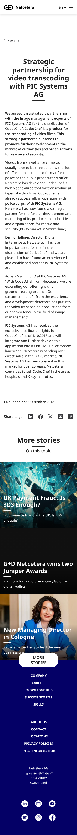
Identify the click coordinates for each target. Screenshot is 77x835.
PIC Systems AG (48, 203)
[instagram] (38, 817)
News (11, 41)
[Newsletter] (38, 803)
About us (39, 722)
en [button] (61, 7)
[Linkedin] (24, 803)
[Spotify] (24, 817)
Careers (38, 683)
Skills (38, 704)
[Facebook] (52, 817)
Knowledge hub (39, 690)
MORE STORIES (38, 660)
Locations (38, 736)
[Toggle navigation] (71, 7)
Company (39, 675)
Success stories (38, 697)
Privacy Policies (38, 743)
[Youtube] (52, 803)
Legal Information (39, 751)
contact (38, 729)
